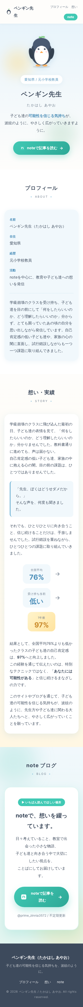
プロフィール (59, 7)
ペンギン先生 (23, 12)
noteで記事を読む (45, 148)
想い (74, 7)
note (70, 17)
